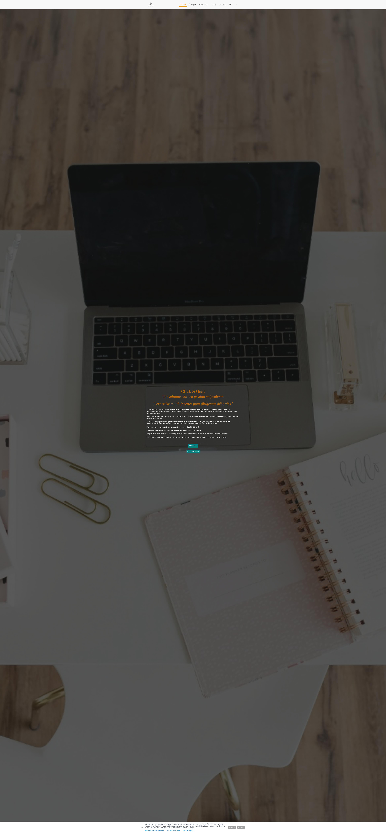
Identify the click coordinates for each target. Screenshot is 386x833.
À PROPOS (193, 446)
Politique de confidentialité (154, 830)
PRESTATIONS (193, 451)
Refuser (241, 827)
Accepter (232, 827)
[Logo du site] (150, 4)
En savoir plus (188, 830)
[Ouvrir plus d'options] (236, 5)
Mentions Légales (173, 830)
